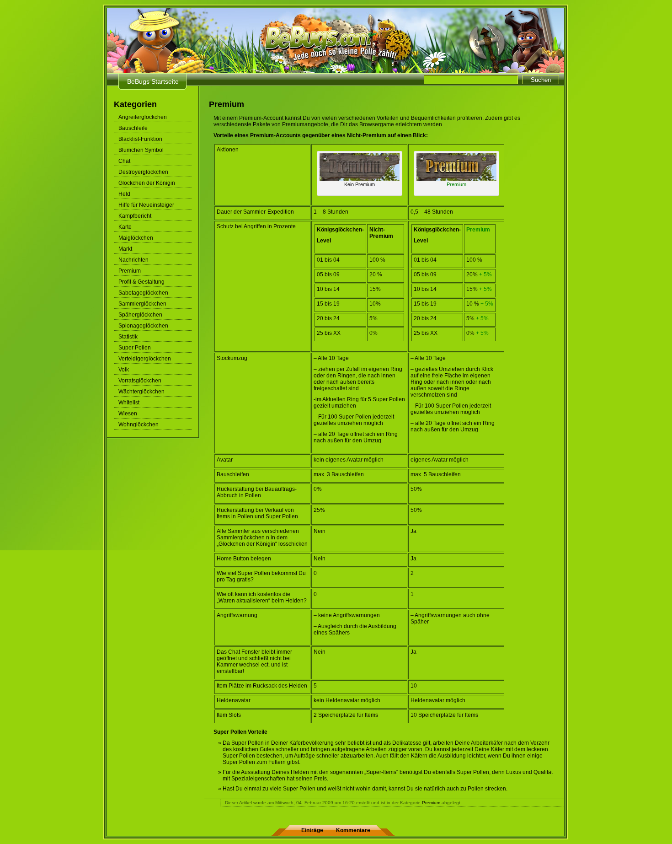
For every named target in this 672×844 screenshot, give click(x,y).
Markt (125, 249)
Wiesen (127, 413)
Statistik (128, 336)
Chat (124, 161)
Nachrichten (133, 260)
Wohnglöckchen (138, 424)
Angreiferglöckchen (142, 117)
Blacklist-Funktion (140, 139)
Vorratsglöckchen (139, 380)
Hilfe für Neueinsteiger (146, 205)
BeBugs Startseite (153, 81)
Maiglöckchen (135, 238)
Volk (123, 369)
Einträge (312, 830)
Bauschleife (133, 128)
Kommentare (353, 830)
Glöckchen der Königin (146, 183)
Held (124, 194)
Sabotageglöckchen (143, 293)
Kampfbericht (134, 216)
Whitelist (128, 402)
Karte (125, 227)
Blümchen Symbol (141, 150)
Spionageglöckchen (143, 326)
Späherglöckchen (140, 315)
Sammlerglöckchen (142, 304)
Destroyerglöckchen (143, 172)
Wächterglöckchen (141, 391)
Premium (129, 271)
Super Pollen (134, 347)
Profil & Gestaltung (141, 282)
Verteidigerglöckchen (144, 358)
